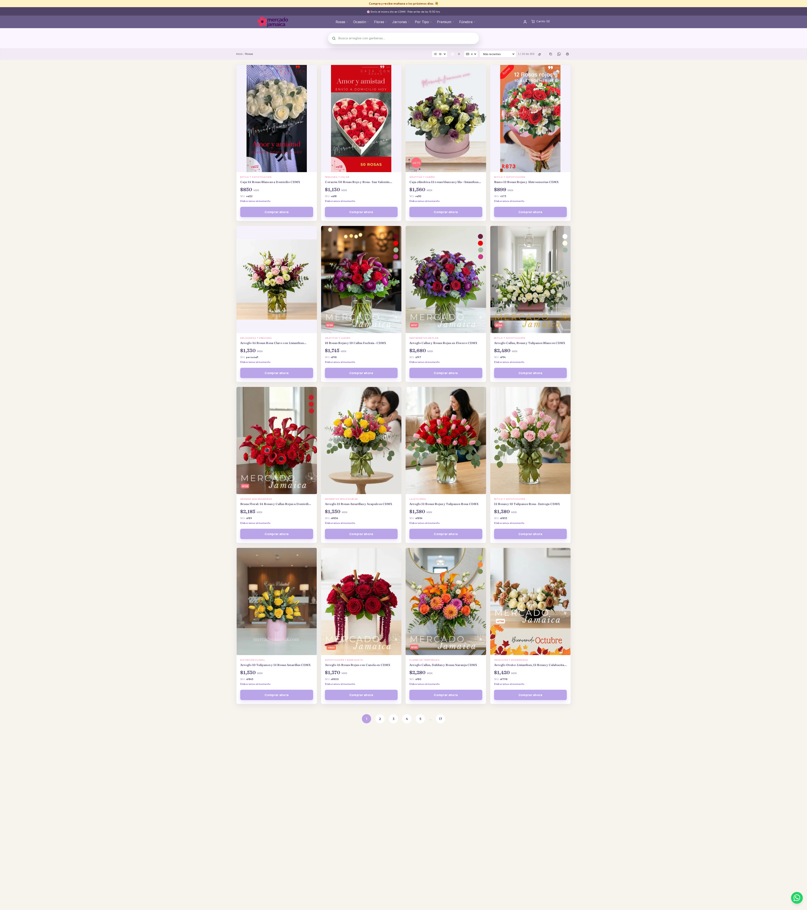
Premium (444, 22)
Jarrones (399, 22)
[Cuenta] (525, 22)
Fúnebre (466, 22)
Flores (379, 22)
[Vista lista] (459, 54)
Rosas (340, 22)
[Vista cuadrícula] (452, 54)
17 (440, 719)
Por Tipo (422, 22)
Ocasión (359, 22)
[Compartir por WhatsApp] (559, 54)
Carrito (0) (543, 21)
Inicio (239, 53)
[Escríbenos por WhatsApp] (797, 898)
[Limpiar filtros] (539, 54)
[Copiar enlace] (550, 54)
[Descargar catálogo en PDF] (567, 54)
